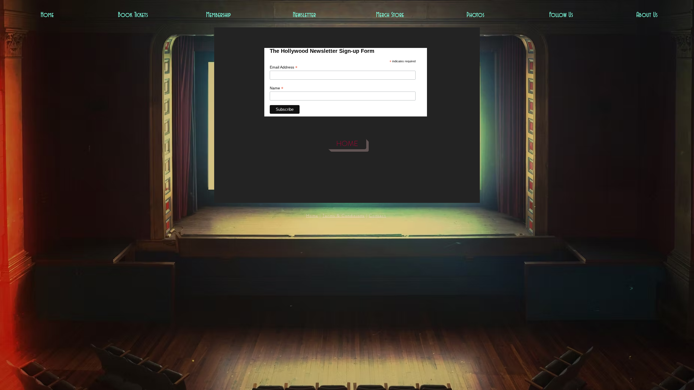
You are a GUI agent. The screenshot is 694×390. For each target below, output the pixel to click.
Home (312, 216)
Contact (377, 216)
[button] (133, 15)
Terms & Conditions (344, 216)
